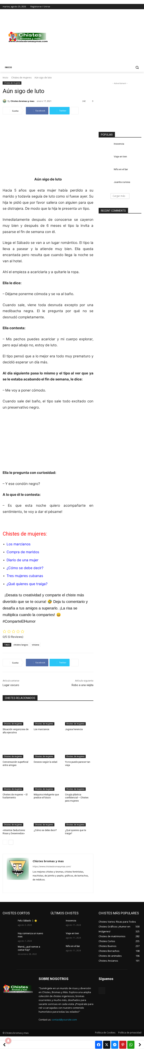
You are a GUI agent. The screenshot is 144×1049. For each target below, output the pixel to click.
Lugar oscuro (11, 685)
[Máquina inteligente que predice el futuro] (48, 781)
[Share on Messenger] (114, 1045)
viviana (35, 644)
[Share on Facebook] (98, 1045)
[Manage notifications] (8, 1041)
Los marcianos (19, 544)
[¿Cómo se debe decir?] (48, 816)
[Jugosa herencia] (79, 716)
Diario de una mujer (22, 560)
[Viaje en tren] (105, 159)
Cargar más (119, 196)
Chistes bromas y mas (22, 101)
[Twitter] (129, 7)
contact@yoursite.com (64, 1019)
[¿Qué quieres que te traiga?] (79, 816)
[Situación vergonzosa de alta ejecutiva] (17, 716)
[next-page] (11, 842)
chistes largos (21, 644)
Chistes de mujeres (21, 77)
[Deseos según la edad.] (48, 748)
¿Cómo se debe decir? (25, 568)
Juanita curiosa (122, 182)
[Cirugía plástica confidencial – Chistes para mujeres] (79, 781)
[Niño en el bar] (105, 172)
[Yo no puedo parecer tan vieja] (79, 748)
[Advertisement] (97, 37)
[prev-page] (5, 842)
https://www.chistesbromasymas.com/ (52, 866)
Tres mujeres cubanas (25, 576)
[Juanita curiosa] (105, 185)
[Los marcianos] (48, 716)
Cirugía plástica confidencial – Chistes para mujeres (76, 797)
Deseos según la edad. (46, 762)
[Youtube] (139, 7)
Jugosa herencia (74, 729)
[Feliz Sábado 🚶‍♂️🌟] (9, 923)
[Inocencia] (105, 146)
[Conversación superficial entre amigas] (17, 748)
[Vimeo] (134, 7)
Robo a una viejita (82, 685)
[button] (137, 67)
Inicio (5, 77)
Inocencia (119, 144)
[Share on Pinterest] (122, 1045)
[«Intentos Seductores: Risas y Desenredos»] (17, 816)
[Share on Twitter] (106, 1045)
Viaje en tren (120, 156)
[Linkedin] (40, 885)
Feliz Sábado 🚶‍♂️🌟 (27, 920)
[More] (75, 110)
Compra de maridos (23, 552)
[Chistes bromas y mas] (5, 101)
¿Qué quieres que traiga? (27, 584)
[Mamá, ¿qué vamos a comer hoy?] (9, 949)
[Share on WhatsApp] (130, 1045)
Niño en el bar (121, 169)
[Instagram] (124, 7)
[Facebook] (118, 7)
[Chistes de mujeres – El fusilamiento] (17, 781)
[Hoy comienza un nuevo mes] (9, 936)
